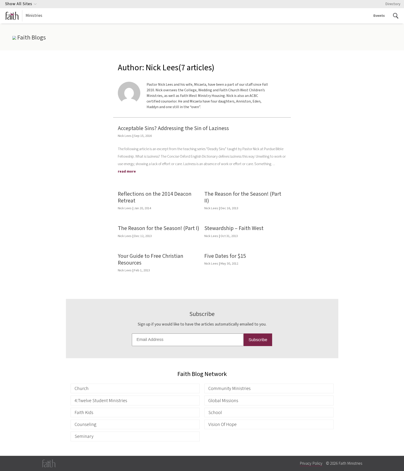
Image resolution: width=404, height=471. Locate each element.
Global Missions (223, 400)
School (215, 412)
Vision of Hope (222, 424)
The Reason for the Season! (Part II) (242, 197)
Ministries (33, 15)
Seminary (84, 436)
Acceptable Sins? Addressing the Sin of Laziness (173, 128)
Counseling (85, 424)
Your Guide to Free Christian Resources (150, 259)
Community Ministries (229, 388)
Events (379, 15)
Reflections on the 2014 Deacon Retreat (154, 197)
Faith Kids (84, 412)
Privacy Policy (311, 463)
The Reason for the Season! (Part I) (158, 228)
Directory (392, 4)
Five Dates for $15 (225, 256)
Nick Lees (125, 135)
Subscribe (258, 339)
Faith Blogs (31, 37)
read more (127, 171)
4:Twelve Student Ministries (101, 400)
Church (82, 388)
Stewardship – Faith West (233, 228)
